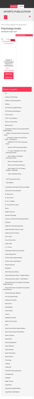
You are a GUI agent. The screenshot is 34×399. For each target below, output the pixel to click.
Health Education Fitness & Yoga (14, 229)
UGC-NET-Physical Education (13, 370)
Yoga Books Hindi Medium (12, 392)
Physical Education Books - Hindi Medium (16, 279)
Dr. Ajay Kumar (9, 194)
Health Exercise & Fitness (12, 233)
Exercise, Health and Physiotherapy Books (17, 219)
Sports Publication (17, 11)
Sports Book (8, 339)
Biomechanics (9, 125)
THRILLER (8, 367)
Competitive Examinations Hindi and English (17, 187)
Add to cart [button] (8, 74)
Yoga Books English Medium (13, 388)
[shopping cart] (28, 17)
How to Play (8, 236)
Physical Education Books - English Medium (17, 275)
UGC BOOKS (9, 182)
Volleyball (7, 377)
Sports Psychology (10, 353)
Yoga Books (8, 384)
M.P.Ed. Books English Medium (13, 257)
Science (7, 314)
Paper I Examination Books (15, 161)
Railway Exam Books (11, 300)
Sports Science (9, 356)
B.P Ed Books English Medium (13, 107)
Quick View (8, 77)
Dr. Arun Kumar (9, 197)
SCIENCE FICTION (10, 317)
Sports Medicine (9, 346)
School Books (9, 310)
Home (3, 24)
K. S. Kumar (8, 247)
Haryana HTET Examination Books (17, 147)
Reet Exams (8, 303)
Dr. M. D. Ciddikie (10, 201)
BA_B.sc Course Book (11, 121)
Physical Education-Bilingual (13, 293)
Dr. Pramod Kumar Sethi (12, 204)
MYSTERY (8, 268)
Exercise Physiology (10, 215)
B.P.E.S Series (9, 114)
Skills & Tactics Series (11, 321)
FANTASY (8, 222)
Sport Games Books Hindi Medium (14, 332)
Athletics (7, 104)
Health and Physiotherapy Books (14, 226)
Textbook (7, 363)
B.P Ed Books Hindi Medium (13, 111)
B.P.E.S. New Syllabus (11, 118)
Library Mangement (10, 254)
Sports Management (10, 342)
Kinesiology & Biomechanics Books (14, 250)
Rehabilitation (9, 307)
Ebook (7, 208)
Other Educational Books (12, 272)
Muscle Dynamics (10, 264)
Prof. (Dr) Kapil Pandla (11, 296)
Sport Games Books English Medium (15, 328)
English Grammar (10, 211)
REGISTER (14, 6)
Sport (6, 324)
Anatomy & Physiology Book (13, 100)
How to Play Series (10, 240)
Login (21, 6)
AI (5, 93)
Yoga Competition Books (14, 174)
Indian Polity (8, 243)
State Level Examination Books (16, 165)
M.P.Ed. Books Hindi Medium (13, 261)
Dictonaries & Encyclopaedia (13, 190)
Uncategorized (9, 374)
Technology (8, 360)
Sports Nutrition (9, 349)
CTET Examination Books (13, 179)
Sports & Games (9, 335)
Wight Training (9, 381)
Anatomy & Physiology (11, 97)
